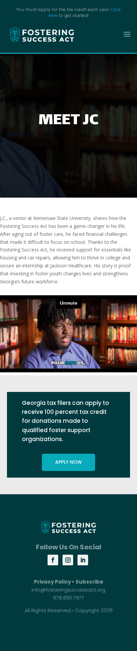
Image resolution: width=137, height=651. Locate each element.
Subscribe (89, 581)
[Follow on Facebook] (53, 560)
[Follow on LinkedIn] (82, 560)
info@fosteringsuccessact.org (68, 589)
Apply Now (68, 462)
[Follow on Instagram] (68, 560)
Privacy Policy (52, 581)
